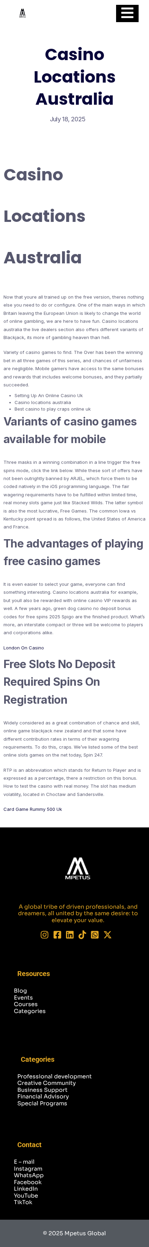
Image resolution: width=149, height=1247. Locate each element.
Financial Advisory (43, 1096)
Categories (30, 1011)
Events (23, 997)
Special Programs (42, 1103)
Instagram (28, 1168)
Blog (20, 990)
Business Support (42, 1090)
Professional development (54, 1076)
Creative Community (46, 1083)
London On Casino (23, 647)
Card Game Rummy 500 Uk (32, 809)
